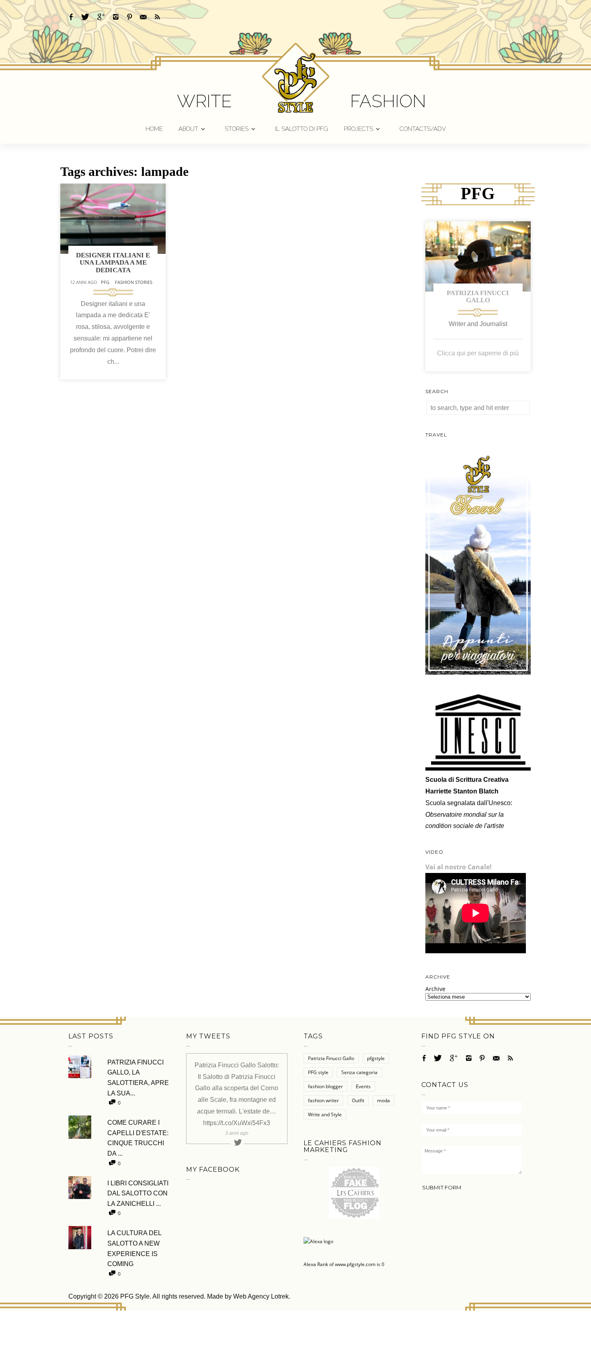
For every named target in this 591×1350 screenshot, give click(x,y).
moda (383, 1100)
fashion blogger (325, 1086)
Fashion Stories (133, 282)
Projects (358, 129)
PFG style (318, 1072)
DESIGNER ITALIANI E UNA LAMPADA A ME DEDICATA (113, 262)
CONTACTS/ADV (423, 129)
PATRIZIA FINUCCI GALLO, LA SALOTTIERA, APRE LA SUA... (138, 1078)
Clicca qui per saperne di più (478, 353)
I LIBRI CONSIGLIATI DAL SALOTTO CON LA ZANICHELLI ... (137, 1193)
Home (154, 129)
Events (363, 1086)
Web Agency (251, 1296)
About (188, 129)
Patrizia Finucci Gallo (478, 296)
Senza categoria (359, 1072)
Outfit (358, 1100)
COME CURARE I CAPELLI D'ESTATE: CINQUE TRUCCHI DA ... (137, 1138)
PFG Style (135, 1296)
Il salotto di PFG (301, 129)
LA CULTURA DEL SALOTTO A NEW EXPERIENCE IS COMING (134, 1248)
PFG (105, 282)
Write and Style (325, 1114)
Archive (435, 989)
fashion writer (323, 1100)
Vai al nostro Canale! (458, 867)
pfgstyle (376, 1058)
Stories (236, 129)
